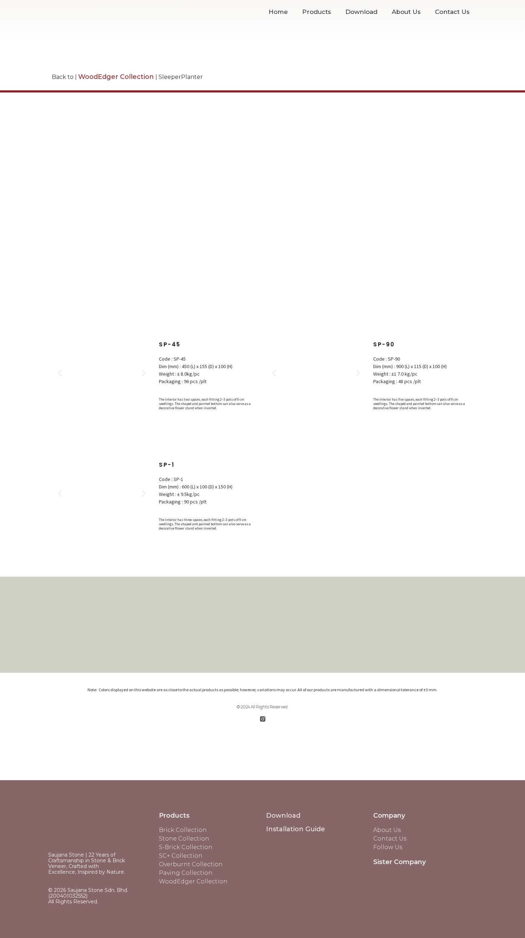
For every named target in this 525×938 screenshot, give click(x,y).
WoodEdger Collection (116, 77)
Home (278, 11)
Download (361, 11)
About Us (406, 11)
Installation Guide (295, 829)
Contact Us (452, 11)
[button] (59, 372)
